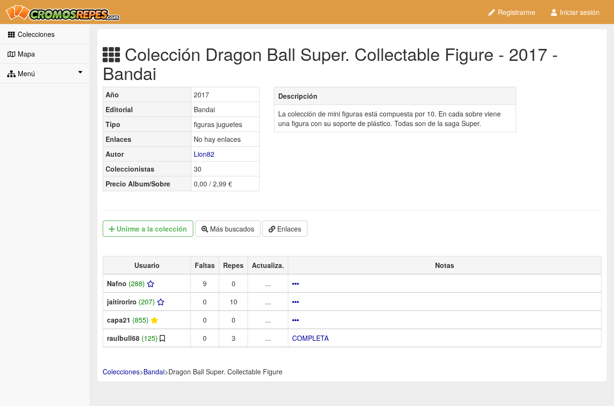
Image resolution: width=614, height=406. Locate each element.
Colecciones (35, 34)
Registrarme (515, 12)
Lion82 (204, 154)
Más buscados (231, 228)
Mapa (25, 53)
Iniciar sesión (579, 12)
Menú (25, 73)
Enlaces (288, 228)
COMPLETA (310, 338)
